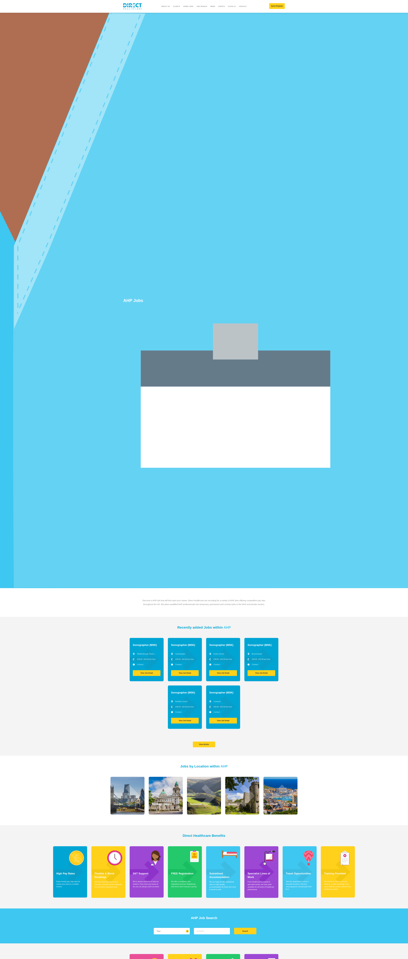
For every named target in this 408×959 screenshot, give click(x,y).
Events (221, 6)
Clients (176, 6)
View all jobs (204, 744)
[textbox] (212, 931)
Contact (243, 6)
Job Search (201, 6)
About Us (165, 6)
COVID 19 (232, 6)
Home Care (188, 6)
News (212, 6)
